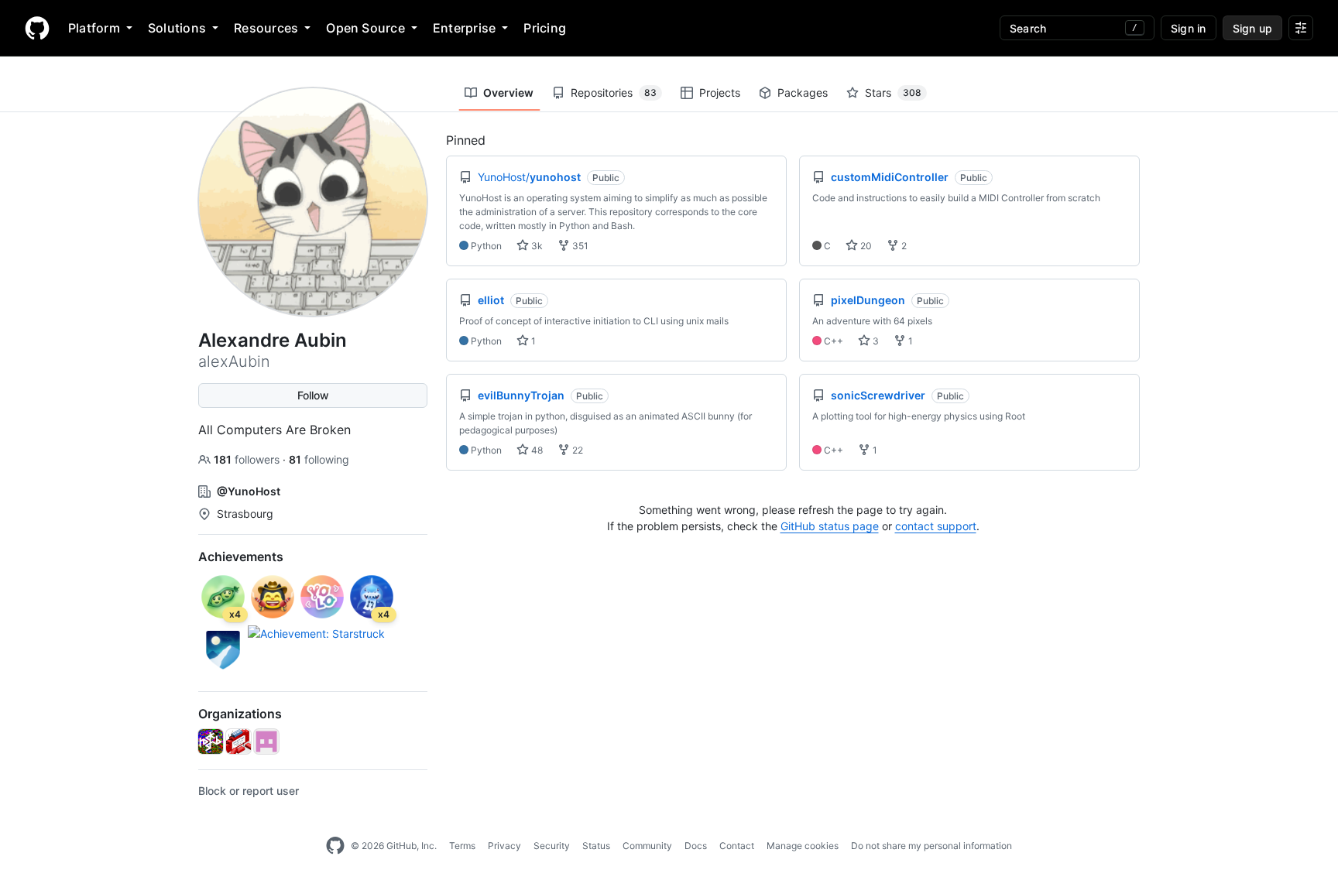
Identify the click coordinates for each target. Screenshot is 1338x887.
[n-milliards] (266, 741)
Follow (313, 395)
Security (551, 845)
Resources (266, 28)
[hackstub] (210, 741)
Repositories (614, 92)
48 (536, 450)
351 (579, 246)
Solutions (177, 28)
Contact (736, 845)
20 (865, 246)
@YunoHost (248, 491)
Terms (462, 845)
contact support (935, 526)
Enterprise (464, 28)
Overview (508, 92)
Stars (893, 92)
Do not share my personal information (931, 845)
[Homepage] (37, 27)
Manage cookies (803, 845)
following (319, 459)
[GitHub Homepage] (335, 846)
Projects (719, 92)
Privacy (504, 845)
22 (576, 450)
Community (647, 845)
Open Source (365, 28)
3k (536, 246)
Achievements (240, 556)
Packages (802, 92)
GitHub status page (829, 526)
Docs (695, 845)
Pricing (544, 28)
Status (596, 845)
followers (248, 459)
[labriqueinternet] (238, 741)
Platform (94, 28)
